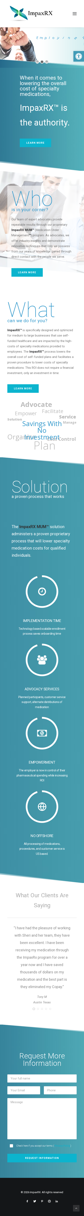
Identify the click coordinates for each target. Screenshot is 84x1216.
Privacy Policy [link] (62, 1175)
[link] (78, 56)
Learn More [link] (35, 142)
